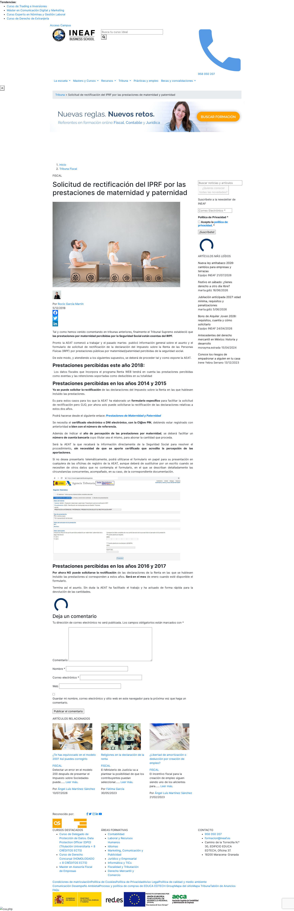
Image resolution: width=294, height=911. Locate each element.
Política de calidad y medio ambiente (183, 882)
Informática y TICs (120, 862)
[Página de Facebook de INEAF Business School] (88, 814)
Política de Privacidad (213, 217)
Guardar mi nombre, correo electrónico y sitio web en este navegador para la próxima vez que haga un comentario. (119, 700)
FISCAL (57, 765)
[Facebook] (123, 312)
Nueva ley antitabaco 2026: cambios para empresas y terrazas (216, 267)
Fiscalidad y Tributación (123, 867)
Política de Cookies (103, 882)
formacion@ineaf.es (217, 838)
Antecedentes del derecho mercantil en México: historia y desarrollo (218, 339)
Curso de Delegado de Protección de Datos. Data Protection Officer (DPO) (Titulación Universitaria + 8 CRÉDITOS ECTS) (77, 842)
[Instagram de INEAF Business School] (94, 814)
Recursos (107, 80)
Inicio (62, 164)
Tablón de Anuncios (222, 886)
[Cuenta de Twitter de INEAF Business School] (90, 814)
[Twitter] (123, 318)
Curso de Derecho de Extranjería (28, 18)
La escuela (61, 80)
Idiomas (113, 846)
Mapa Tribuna (201, 886)
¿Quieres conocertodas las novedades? (213, 190)
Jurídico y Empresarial (122, 858)
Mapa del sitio (183, 886)
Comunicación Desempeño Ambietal (76, 886)
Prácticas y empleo (146, 80)
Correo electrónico (66, 677)
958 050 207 (213, 834)
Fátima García (115, 789)
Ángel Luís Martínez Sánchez (76, 789)
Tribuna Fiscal (68, 168)
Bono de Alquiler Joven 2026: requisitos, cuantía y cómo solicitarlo (217, 320)
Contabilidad (116, 834)
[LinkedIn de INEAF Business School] (97, 814)
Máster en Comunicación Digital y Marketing (35, 10)
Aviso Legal (151, 882)
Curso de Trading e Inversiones (27, 6)
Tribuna (124, 80)
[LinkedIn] (123, 323)
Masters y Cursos (84, 80)
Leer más (71, 782)
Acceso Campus (60, 25)
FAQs (56, 890)
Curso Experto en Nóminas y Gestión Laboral (36, 14)
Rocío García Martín (71, 304)
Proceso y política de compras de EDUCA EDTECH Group (136, 886)
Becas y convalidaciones (177, 80)
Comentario (60, 660)
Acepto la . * (213, 223)
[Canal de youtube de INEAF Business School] (100, 814)
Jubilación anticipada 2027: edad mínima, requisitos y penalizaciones (219, 301)
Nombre (59, 668)
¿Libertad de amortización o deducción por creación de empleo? (168, 759)
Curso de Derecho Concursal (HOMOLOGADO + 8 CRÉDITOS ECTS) (76, 858)
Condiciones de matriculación (72, 882)
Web (55, 686)
